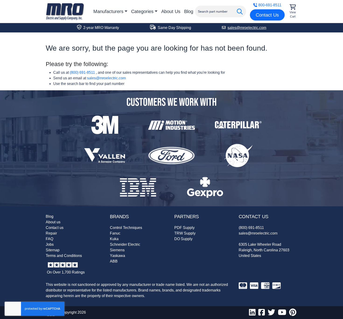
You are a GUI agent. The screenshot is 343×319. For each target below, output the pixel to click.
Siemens (117, 250)
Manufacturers (108, 11)
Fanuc (115, 233)
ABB (114, 261)
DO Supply (183, 239)
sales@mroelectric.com (106, 78)
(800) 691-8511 (82, 72)
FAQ (49, 239)
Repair (51, 233)
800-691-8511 (269, 5)
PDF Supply (184, 228)
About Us (170, 11)
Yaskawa (117, 256)
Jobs (50, 244)
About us (53, 222)
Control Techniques (126, 228)
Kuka (114, 239)
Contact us (54, 228)
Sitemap (53, 250)
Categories (142, 11)
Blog (188, 11)
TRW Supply (185, 233)
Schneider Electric (125, 244)
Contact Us (267, 15)
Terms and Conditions (64, 256)
